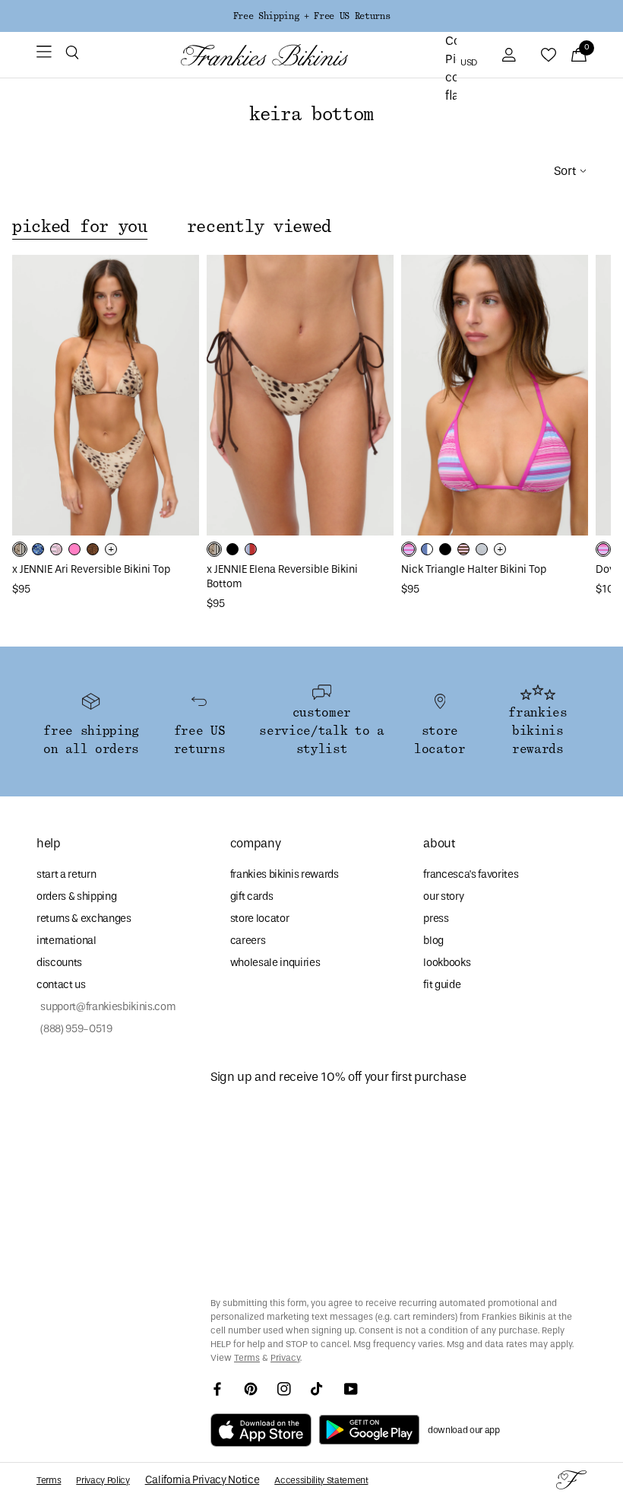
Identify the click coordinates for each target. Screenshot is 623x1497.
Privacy (285, 1357)
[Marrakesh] (20, 549)
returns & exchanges (83, 918)
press (435, 918)
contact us (61, 984)
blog (433, 940)
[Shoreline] (427, 549)
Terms (247, 1357)
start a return (66, 874)
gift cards (252, 896)
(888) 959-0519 (74, 1028)
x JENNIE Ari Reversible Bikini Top (91, 569)
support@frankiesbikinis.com (106, 1006)
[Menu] (44, 55)
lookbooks (446, 962)
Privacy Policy (102, 1480)
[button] (72, 55)
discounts (59, 962)
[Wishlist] (548, 55)
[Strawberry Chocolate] (463, 549)
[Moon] (482, 549)
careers (248, 940)
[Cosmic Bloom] (38, 549)
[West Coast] (251, 549)
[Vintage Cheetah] (93, 549)
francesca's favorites (470, 874)
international (66, 940)
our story (443, 896)
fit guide (441, 984)
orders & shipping (76, 896)
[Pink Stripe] (56, 549)
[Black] (232, 549)
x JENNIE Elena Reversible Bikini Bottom (282, 576)
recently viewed (259, 226)
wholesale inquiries (275, 962)
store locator (259, 918)
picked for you (79, 226)
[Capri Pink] (74, 549)
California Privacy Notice (202, 1479)
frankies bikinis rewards (284, 874)
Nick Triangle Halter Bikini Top (473, 569)
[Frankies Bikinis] (264, 55)
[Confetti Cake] (409, 549)
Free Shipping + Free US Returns (311, 16)
